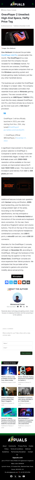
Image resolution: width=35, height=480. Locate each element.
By (2, 26)
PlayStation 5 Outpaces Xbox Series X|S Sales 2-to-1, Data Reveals (25, 399)
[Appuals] (17, 3)
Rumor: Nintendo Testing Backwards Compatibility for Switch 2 (26, 378)
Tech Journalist (11, 306)
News (9, 10)
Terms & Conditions (17, 449)
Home (4, 10)
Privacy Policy (22, 446)
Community (12, 446)
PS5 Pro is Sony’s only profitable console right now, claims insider (8, 378)
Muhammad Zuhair (6, 26)
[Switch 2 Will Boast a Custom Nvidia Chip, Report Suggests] (9, 391)
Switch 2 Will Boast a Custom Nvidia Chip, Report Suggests (7, 399)
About (4, 446)
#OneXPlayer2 (13, 127)
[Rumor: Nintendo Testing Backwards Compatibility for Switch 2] (26, 370)
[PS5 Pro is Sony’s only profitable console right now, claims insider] (9, 370)
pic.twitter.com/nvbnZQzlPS (14, 130)
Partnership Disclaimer (18, 452)
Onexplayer (18, 276)
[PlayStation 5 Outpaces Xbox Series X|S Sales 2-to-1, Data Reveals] (26, 391)
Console (14, 10)
